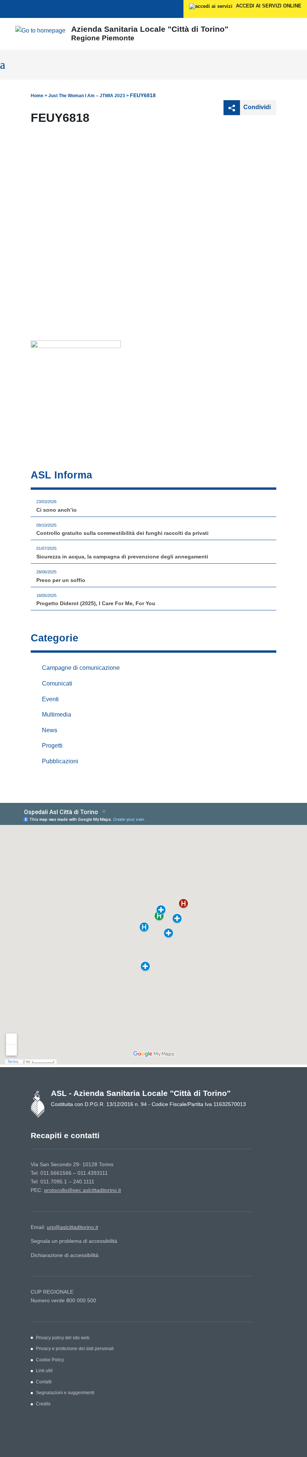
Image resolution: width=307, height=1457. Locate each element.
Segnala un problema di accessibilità (74, 1241)
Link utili (44, 1370)
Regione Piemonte (102, 38)
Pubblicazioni (60, 761)
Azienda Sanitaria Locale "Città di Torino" (149, 29)
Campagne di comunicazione (81, 668)
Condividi (256, 107)
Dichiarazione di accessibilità (64, 1255)
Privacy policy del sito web (62, 1337)
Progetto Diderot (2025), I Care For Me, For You (95, 603)
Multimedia (56, 714)
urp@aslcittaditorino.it (72, 1227)
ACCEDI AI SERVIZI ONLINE (267, 6)
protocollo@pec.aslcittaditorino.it (82, 1190)
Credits (43, 1403)
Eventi (50, 699)
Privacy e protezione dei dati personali (75, 1348)
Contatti (44, 1381)
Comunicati (57, 683)
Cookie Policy (50, 1359)
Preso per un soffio (60, 580)
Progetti (52, 745)
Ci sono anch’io (56, 510)
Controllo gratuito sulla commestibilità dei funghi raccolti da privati (122, 533)
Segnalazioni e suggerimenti (65, 1392)
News (49, 730)
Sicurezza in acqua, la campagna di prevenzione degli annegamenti (122, 557)
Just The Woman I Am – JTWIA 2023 (86, 95)
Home (37, 95)
